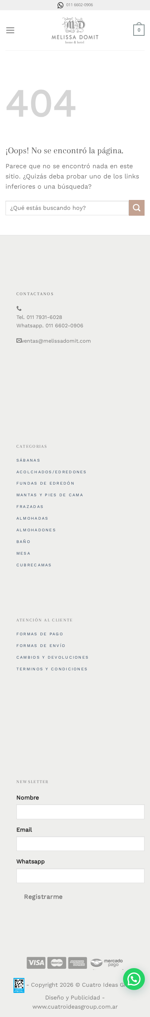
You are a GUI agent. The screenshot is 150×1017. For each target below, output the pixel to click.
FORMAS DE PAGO (39, 634)
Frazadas (30, 506)
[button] (134, 979)
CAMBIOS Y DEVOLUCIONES (52, 657)
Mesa (23, 553)
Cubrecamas (34, 565)
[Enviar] (137, 208)
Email (24, 829)
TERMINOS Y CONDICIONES (52, 669)
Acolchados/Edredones (51, 472)
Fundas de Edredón (45, 483)
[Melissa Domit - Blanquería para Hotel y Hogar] (75, 30)
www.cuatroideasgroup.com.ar (75, 1006)
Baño (23, 541)
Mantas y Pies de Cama (49, 495)
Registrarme (43, 896)
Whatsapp (30, 861)
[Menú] (10, 30)
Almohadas (32, 518)
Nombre (27, 797)
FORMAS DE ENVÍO (41, 645)
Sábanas (28, 460)
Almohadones (36, 530)
